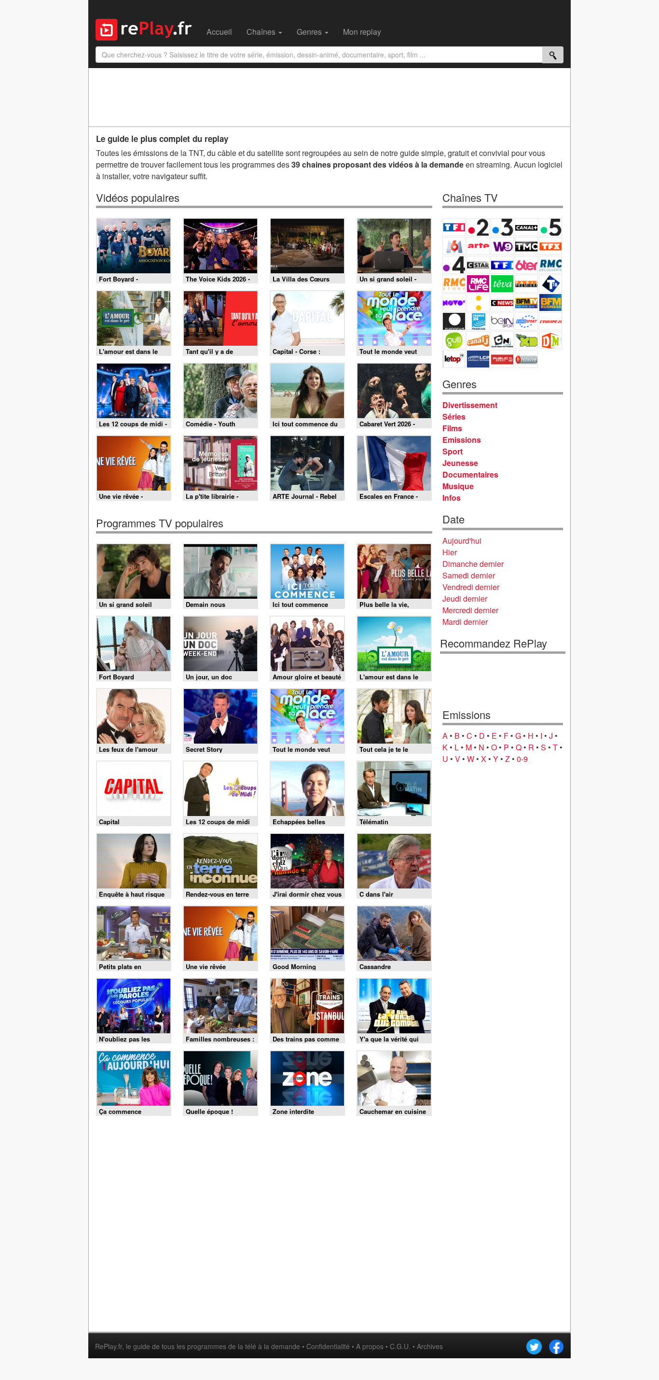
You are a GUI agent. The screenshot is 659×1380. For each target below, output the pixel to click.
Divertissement (469, 404)
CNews (502, 302)
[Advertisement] (329, 97)
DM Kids (550, 340)
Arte (478, 246)
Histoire (526, 359)
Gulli (454, 340)
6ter (526, 265)
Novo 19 (454, 302)
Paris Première (526, 284)
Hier (449, 552)
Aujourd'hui (461, 540)
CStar (478, 264)
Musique (458, 486)
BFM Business (550, 302)
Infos (451, 497)
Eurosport (526, 321)
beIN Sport (502, 321)
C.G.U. (400, 1346)
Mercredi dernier (470, 610)
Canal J (478, 340)
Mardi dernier (465, 621)
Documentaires (470, 474)
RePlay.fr (108, 1346)
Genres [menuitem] (310, 31)
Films (452, 428)
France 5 (550, 227)
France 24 (478, 321)
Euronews (454, 321)
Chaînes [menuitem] (262, 31)
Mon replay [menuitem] (362, 31)
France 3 (502, 227)
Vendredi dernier (470, 586)
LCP (478, 359)
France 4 (454, 265)
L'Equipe (550, 321)
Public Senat (502, 359)
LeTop (454, 359)
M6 (454, 246)
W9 (502, 246)
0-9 (522, 758)
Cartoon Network (502, 340)
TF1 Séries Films (502, 265)
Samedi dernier (468, 575)
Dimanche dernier (473, 563)
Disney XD (526, 340)
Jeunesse (460, 462)
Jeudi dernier (464, 598)
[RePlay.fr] (147, 28)
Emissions (461, 439)
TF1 (454, 227)
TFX (550, 246)
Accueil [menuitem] (219, 31)
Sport (452, 451)
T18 (550, 284)
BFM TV (526, 302)
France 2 (478, 227)
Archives (430, 1346)
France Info (478, 302)
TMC (526, 246)
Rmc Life (478, 284)
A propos (370, 1346)
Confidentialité (328, 1346)
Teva (502, 284)
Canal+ (526, 227)
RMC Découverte (550, 265)
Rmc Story (454, 284)
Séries (454, 416)
